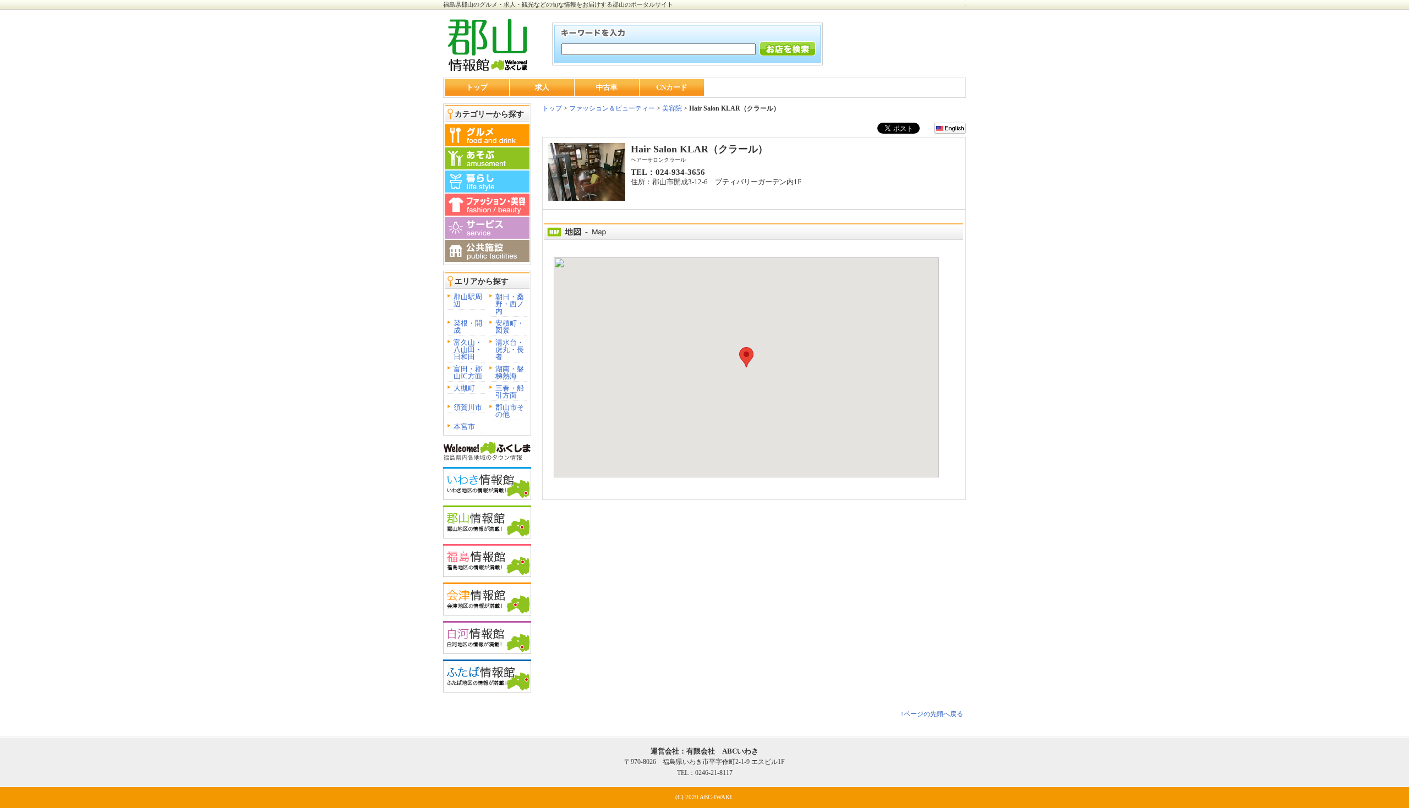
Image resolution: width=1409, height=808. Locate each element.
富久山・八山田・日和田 (468, 349)
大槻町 (464, 388)
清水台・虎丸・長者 (509, 349)
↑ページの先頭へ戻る (931, 714)
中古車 (607, 87)
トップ (477, 87)
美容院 (672, 108)
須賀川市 (468, 407)
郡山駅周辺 (468, 300)
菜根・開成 (468, 326)
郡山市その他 (509, 411)
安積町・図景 (509, 326)
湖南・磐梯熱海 (509, 372)
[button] (746, 357)
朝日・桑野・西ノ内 (509, 304)
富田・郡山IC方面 (468, 372)
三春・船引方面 (509, 391)
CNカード (671, 87)
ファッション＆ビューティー (611, 108)
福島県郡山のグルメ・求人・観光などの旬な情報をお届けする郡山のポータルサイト (558, 4)
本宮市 (464, 426)
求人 (542, 87)
